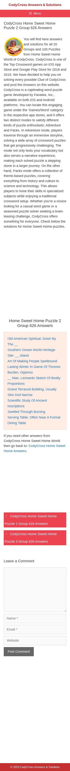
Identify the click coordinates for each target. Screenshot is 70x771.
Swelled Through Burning (26, 412)
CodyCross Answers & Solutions (35, 5)
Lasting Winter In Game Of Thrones (33, 367)
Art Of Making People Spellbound (32, 361)
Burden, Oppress (20, 372)
